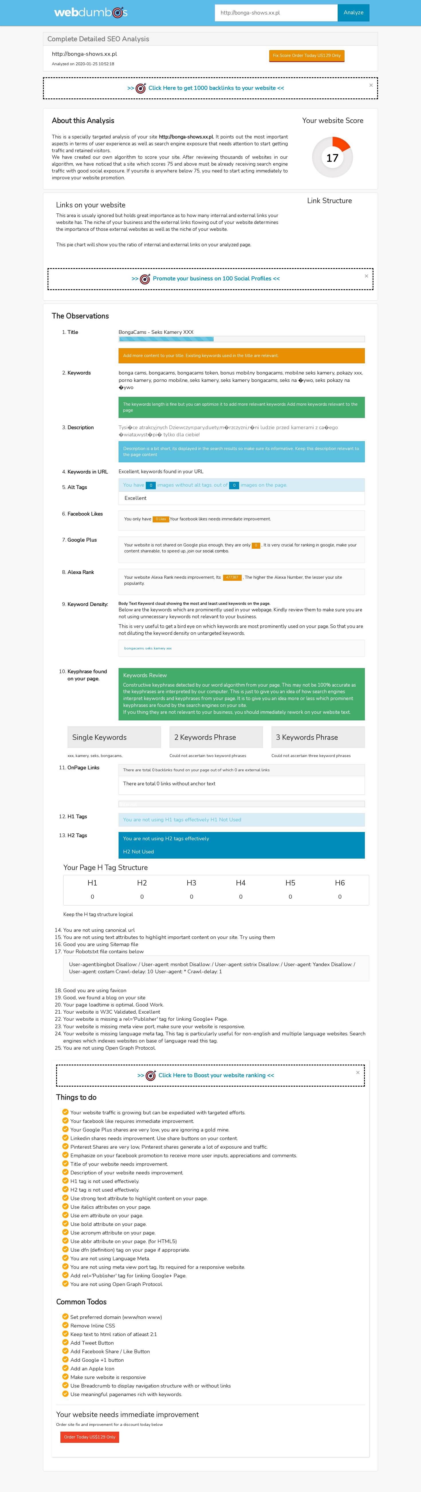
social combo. (216, 551)
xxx (169, 648)
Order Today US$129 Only (89, 1437)
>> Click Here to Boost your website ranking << (205, 1075)
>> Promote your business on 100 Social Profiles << (206, 278)
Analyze (353, 12)
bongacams (134, 648)
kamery (159, 648)
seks (149, 648)
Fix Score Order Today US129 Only (307, 55)
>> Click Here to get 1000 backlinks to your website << (205, 88)
